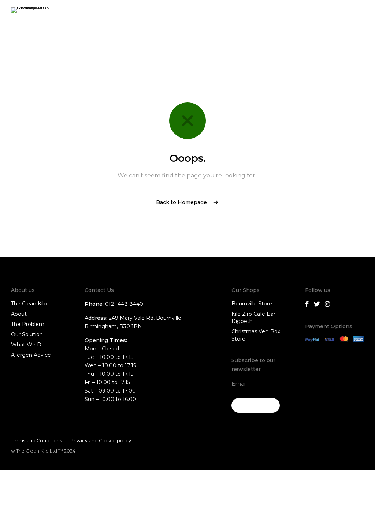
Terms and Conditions (36, 440)
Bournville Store (251, 303)
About (19, 314)
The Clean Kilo (29, 303)
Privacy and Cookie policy (100, 440)
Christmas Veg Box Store (255, 335)
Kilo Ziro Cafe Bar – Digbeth (255, 318)
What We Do (28, 344)
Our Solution (27, 334)
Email (239, 383)
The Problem (27, 324)
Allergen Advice (31, 355)
